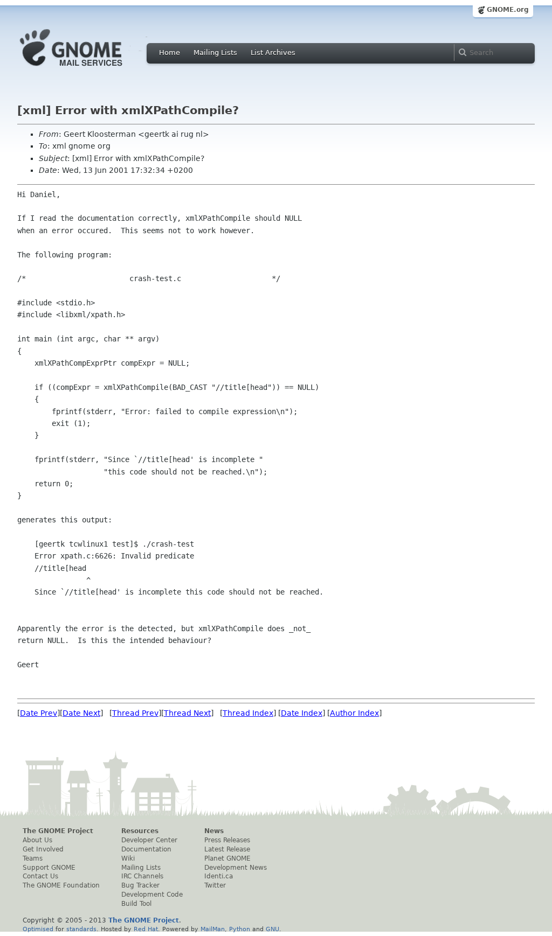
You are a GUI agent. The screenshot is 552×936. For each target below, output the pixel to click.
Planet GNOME (227, 858)
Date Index (301, 713)
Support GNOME (49, 867)
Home (169, 52)
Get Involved (43, 849)
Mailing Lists (215, 52)
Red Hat (146, 929)
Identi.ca (218, 876)
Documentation (146, 849)
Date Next (81, 713)
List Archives (273, 52)
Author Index (354, 713)
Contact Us (40, 876)
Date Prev (38, 713)
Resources (139, 831)
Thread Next (187, 713)
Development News (235, 867)
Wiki (128, 858)
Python (239, 929)
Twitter (215, 885)
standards (81, 929)
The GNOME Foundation (61, 885)
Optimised (38, 929)
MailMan (213, 929)
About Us (37, 840)
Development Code (152, 894)
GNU (272, 929)
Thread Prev (135, 713)
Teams (33, 858)
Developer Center (149, 840)
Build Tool (136, 903)
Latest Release (227, 849)
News (214, 831)
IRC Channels (142, 876)
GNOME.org (508, 9)
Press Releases (227, 840)
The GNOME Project (58, 831)
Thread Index (248, 713)
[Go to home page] (87, 69)
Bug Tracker (140, 885)
